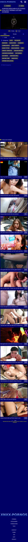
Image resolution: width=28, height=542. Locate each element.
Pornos (14, 519)
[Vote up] (16, 31)
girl (22, 48)
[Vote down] (19, 31)
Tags (14, 526)
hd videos (5, 55)
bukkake (4, 43)
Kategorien (14, 521)
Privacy (14, 539)
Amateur (8, 5)
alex (11, 40)
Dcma (14, 532)
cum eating (12, 43)
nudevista (14, 58)
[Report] (24, 34)
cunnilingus (5, 45)
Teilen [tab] (14, 34)
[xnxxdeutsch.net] (8, 2)
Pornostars (14, 523)
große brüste (18, 50)
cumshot (20, 43)
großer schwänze (7, 53)
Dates (22, 5)
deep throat (15, 45)
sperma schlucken (7, 60)
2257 (14, 537)
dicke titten (5, 48)
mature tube (5, 58)
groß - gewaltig (7, 50)
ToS (14, 534)
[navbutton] (25, 2)
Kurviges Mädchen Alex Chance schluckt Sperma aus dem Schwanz (15, 422)
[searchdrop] (21, 2)
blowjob (17, 40)
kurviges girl (14, 55)
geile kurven (15, 48)
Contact (14, 530)
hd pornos (18, 53)
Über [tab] (5, 34)
